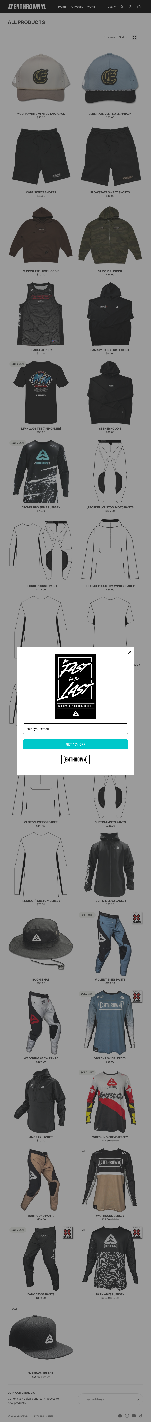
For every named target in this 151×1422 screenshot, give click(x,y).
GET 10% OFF (75, 744)
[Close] (129, 652)
